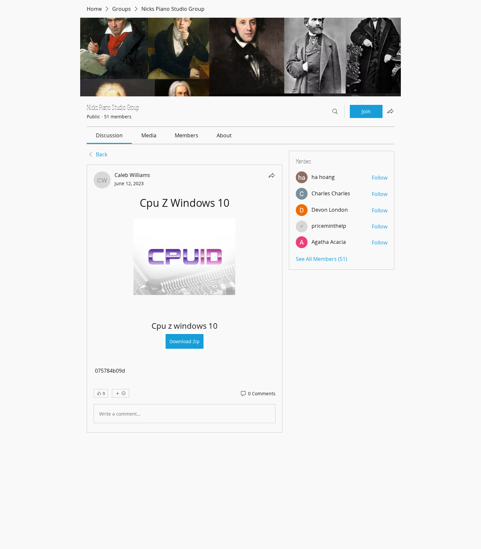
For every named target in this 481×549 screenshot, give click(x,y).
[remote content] (184, 257)
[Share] (272, 175)
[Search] (335, 111)
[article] (184, 299)
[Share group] (390, 111)
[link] (109, 135)
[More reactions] (120, 393)
